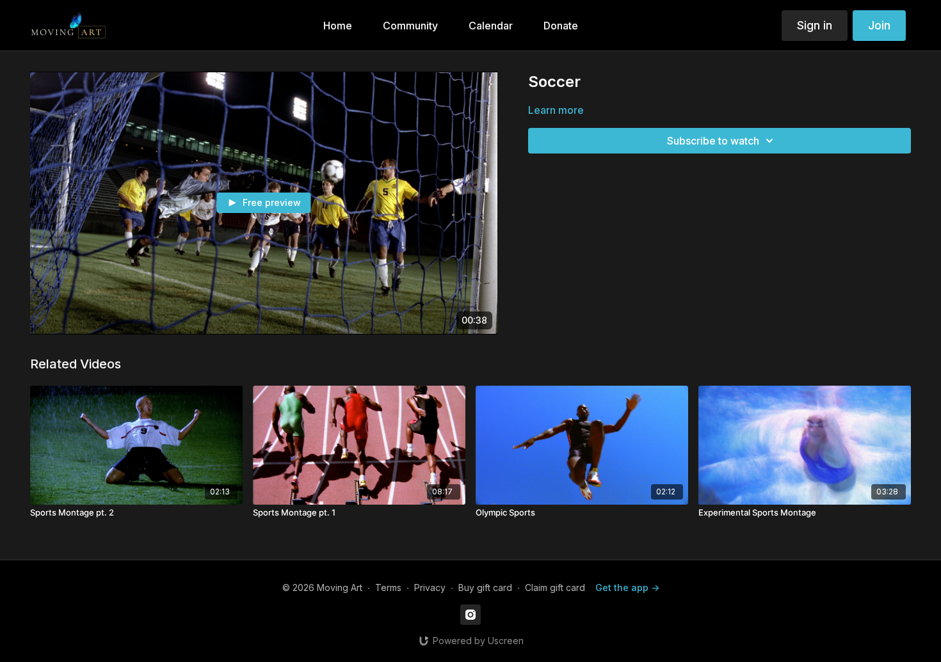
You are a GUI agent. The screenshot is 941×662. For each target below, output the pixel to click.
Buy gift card (485, 587)
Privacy (430, 587)
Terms (388, 587)
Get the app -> (627, 587)
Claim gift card (555, 587)
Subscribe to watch (713, 140)
